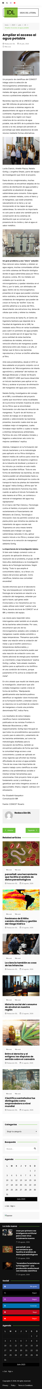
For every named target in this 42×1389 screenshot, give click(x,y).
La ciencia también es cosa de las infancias (20, 964)
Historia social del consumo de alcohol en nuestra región (21, 1007)
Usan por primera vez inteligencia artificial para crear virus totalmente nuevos (26, 1234)
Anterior (10, 830)
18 (12, 1185)
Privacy (5, 1385)
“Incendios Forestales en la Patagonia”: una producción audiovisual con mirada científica (28, 1267)
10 (7, 1180)
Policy (13, 1385)
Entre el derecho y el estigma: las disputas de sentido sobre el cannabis (20, 1056)
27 (21, 1190)
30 (35, 1190)
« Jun (7, 1206)
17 (7, 1185)
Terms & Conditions (25, 1385)
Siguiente (31, 830)
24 (7, 1190)
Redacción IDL (10, 44)
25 (12, 1190)
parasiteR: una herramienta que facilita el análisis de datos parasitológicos (21, 877)
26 (16, 1190)
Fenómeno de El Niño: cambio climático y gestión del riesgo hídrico (21, 921)
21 (26, 1185)
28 (26, 1190)
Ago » (12, 1206)
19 (16, 1185)
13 (21, 1180)
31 (7, 1194)
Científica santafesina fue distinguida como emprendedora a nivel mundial (20, 1102)
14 (26, 1180)
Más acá (8, 47)
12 (16, 1180)
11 (12, 1180)
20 (21, 1185)
